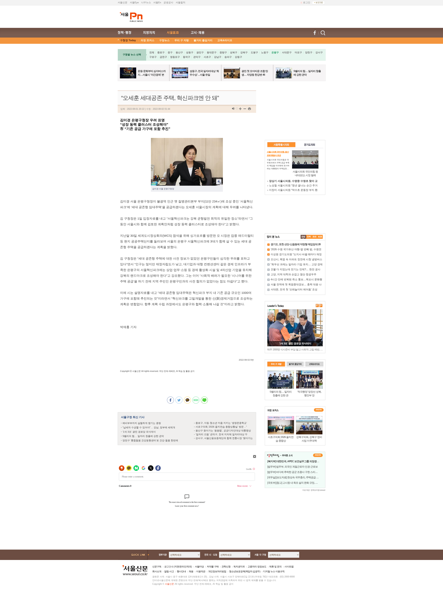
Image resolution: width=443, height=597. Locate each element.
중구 (170, 52)
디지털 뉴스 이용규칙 (273, 571)
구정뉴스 (164, 40)
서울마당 (199, 566)
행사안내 (181, 571)
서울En (157, 2)
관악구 (197, 57)
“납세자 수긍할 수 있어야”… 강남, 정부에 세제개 (149, 427)
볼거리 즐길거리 (203, 40)
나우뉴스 (146, 2)
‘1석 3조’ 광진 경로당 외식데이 (139, 431)
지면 (176, 566)
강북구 (244, 52)
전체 (151, 52)
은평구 (275, 52)
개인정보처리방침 (217, 571)
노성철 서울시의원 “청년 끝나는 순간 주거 (293, 185)
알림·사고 (169, 571)
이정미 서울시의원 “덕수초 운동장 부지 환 (293, 189)
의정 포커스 (147, 40)
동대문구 (211, 52)
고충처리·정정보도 (257, 566)
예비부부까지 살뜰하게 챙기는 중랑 (142, 423)
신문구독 (156, 566)
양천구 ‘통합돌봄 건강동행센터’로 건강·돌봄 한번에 (150, 440)
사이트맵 (288, 566)
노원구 (264, 52)
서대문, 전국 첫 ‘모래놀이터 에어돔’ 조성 (294, 289)
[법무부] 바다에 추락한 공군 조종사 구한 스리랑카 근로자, (297, 472)
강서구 (319, 52)
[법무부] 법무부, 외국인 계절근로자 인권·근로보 (292, 466)
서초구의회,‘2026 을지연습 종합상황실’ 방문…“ (221, 426)
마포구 (298, 52)
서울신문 (122, 2)
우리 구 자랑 (181, 40)
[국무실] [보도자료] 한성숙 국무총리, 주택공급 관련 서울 (296, 477)
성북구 (233, 52)
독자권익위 (239, 566)
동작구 (186, 57)
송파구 (228, 57)
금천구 (163, 57)
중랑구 (223, 52)
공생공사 (168, 2)
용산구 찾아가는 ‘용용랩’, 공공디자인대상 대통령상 (223, 430)
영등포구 (175, 57)
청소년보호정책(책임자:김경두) (244, 571)
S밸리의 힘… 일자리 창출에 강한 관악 (143, 436)
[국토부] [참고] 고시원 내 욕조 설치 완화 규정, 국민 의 (295, 482)
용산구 (179, 52)
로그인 (306, 2)
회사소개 (156, 571)
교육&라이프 (224, 40)
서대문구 (287, 52)
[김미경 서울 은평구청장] (187, 140)
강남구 (217, 57)
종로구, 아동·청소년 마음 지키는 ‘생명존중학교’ (221, 423)
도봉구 (254, 52)
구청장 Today (128, 40)
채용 (191, 571)
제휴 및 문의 (275, 566)
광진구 (200, 52)
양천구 (308, 52)
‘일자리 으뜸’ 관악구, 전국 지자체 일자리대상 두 (221, 434)
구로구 (153, 57)
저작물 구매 (213, 566)
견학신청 (226, 566)
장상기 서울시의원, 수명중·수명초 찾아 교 (293, 180)
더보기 (318, 455)
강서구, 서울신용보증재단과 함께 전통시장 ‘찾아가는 (224, 438)
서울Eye (134, 2)
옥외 (189, 566)
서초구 (207, 57)
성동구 (189, 52)
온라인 (182, 566)
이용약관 (200, 571)
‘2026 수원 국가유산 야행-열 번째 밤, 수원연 (296, 249)
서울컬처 (180, 2)
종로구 (161, 52)
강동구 (238, 57)
